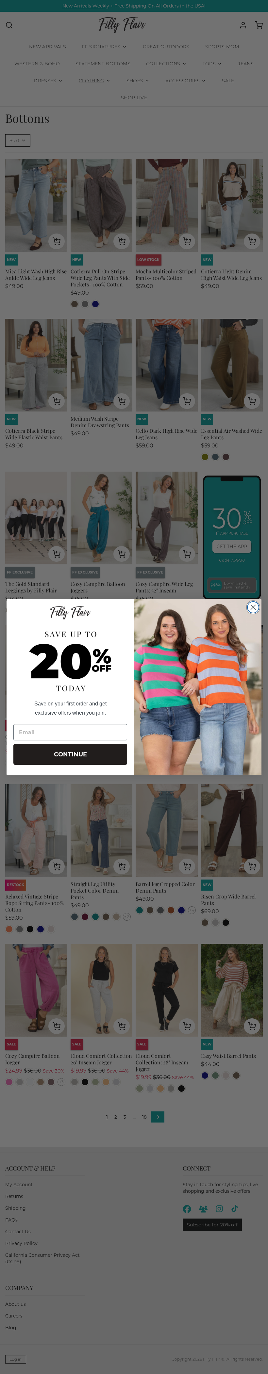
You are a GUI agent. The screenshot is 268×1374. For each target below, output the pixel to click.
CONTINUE (70, 754)
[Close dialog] (253, 607)
